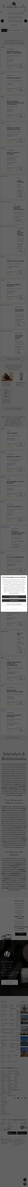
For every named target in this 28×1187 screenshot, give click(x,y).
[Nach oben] (24, 1183)
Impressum (8, 609)
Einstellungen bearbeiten (14, 604)
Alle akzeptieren (14, 597)
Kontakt (21, 609)
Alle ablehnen (14, 600)
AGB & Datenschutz (14, 609)
